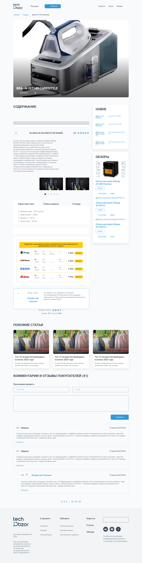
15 (79, 501)
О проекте (45, 518)
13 (72, 501)
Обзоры (120, 6)
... (69, 501)
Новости (102, 6)
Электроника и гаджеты (69, 535)
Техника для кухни (67, 526)
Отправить (120, 417)
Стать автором (46, 535)
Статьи (110, 6)
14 (76, 501)
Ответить (19, 442)
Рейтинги (54, 6)
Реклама (43, 530)
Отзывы (76, 204)
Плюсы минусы (51, 204)
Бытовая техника (66, 530)
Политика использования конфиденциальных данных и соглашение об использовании (115, 538)
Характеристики (26, 204)
